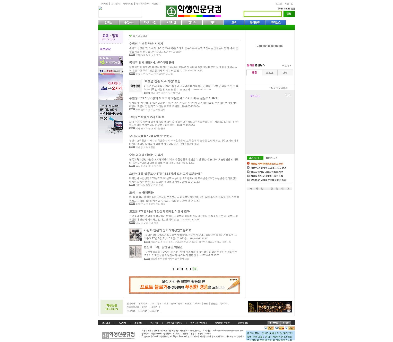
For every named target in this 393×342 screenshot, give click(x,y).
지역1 (144, 307)
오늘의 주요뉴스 (279, 87)
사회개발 (154, 311)
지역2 (154, 307)
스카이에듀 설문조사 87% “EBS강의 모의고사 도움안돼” (165, 173)
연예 (180, 303)
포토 (206, 303)
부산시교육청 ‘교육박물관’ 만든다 (151, 135)
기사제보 (104, 3)
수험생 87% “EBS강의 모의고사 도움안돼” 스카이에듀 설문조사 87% (173, 98)
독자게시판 (128, 3)
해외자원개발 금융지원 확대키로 (267, 171)
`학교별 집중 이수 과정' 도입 (162, 81)
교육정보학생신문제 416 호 (146, 117)
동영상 (214, 303)
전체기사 (130, 303)
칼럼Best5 (271, 158)
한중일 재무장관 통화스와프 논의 (267, 163)
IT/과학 (197, 303)
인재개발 (130, 311)
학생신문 (194, 10)
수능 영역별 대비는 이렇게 (146, 154)
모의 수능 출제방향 (141, 192)
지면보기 (156, 3)
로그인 (279, 3)
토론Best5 (255, 158)
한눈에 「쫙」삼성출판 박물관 (163, 247)
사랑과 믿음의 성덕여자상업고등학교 (167, 230)
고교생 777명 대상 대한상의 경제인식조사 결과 (159, 211)
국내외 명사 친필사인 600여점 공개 (152, 62)
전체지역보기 (132, 307)
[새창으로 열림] (154, 323)
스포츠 (188, 303)
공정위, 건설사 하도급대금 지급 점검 (268, 167)
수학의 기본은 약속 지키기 (146, 43)
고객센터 (115, 3)
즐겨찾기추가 (142, 3)
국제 (166, 303)
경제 (159, 303)
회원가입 (289, 3)
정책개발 (142, 311)
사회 (152, 303)
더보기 (285, 65)
